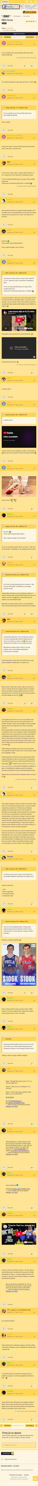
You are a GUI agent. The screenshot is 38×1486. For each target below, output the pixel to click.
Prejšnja (7, 37)
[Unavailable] (19, 964)
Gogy (7, 526)
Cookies (26, 1475)
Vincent (8, 631)
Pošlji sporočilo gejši (15, 1475)
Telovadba (13, 30)
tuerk (7, 414)
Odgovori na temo (19, 33)
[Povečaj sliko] (19, 486)
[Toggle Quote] (4, 107)
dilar (7, 273)
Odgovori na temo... (11, 1445)
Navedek (10, 65)
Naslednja (30, 37)
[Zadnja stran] (36, 37)
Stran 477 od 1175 (18, 37)
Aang (7, 107)
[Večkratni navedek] (4, 65)
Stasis (8, 921)
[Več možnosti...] (34, 44)
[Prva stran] (1, 37)
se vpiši (11, 1437)
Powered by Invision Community (19, 1479)
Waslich (8, 574)
